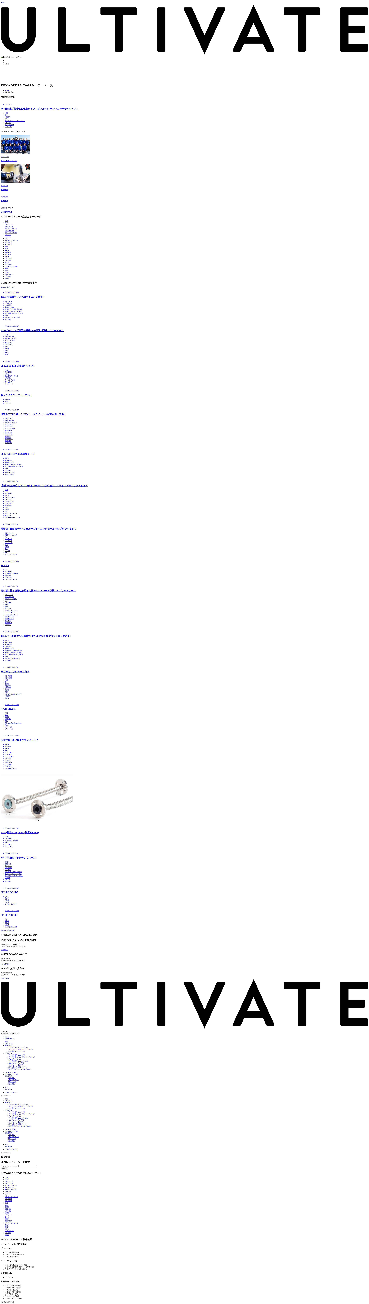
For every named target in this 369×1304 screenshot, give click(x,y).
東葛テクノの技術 (11, 233)
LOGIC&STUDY (10, 1072)
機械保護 (8, 252)
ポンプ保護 (8, 242)
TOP (6, 1042)
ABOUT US (8, 1043)
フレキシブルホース (11, 240)
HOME (7, 90)
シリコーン (8, 258)
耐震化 (7, 256)
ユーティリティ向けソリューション (20, 1049)
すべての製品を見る (8, 287)
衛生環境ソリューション (16, 1051)
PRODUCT (8, 1053)
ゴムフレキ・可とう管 (16, 1063)
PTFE (6, 221)
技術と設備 (12, 1082)
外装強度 (8, 276)
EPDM (7, 272)
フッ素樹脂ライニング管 (16, 1055)
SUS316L (8, 237)
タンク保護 (8, 244)
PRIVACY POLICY (11, 1092)
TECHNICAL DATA (11, 1074)
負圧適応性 (8, 264)
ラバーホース (9, 274)
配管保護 (8, 254)
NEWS (3, 2)
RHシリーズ (9, 227)
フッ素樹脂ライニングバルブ (18, 1061)
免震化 (7, 250)
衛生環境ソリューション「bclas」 (20, 1069)
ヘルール (8, 235)
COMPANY (8, 1076)
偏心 (6, 248)
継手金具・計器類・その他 (17, 1067)
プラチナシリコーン (11, 266)
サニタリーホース (11, 229)
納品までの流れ (13, 1080)
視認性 (7, 270)
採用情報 (11, 1084)
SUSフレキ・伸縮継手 (16, 1065)
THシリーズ (9, 225)
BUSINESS (8, 1045)
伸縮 (6, 246)
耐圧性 (7, 262)
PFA (6, 238)
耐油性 (7, 278)
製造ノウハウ (9, 231)
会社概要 (11, 1078)
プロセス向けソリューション (18, 1047)
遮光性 (7, 268)
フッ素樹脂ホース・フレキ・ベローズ (21, 1057)
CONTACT (8, 1089)
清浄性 (7, 222)
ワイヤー (8, 260)
